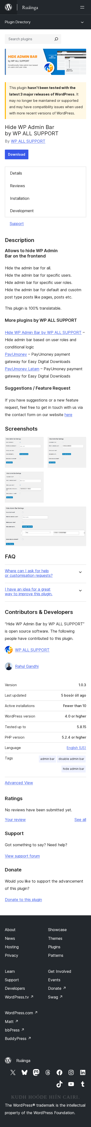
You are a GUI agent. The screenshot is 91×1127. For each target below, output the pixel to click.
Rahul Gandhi (27, 666)
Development (22, 210)
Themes (55, 938)
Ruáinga (23, 1060)
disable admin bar (71, 759)
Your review (15, 819)
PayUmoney (16, 354)
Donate (57, 988)
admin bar (47, 759)
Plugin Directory (18, 22)
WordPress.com (21, 1012)
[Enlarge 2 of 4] (79, 443)
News (10, 938)
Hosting (12, 946)
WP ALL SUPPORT (28, 141)
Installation (19, 198)
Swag (55, 997)
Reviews (17, 185)
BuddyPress (18, 1038)
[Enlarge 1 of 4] (37, 443)
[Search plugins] (56, 39)
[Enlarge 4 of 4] (79, 513)
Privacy (11, 955)
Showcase (57, 929)
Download (16, 154)
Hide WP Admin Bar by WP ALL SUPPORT (43, 332)
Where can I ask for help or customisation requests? (29, 573)
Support (17, 223)
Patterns (55, 955)
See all (80, 819)
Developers (15, 988)
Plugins (54, 946)
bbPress (15, 1030)
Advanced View (19, 782)
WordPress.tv (19, 997)
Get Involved (59, 971)
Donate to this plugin (23, 899)
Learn (10, 971)
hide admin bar (73, 769)
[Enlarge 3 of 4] (37, 478)
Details (16, 173)
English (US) (76, 748)
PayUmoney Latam (22, 368)
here (68, 414)
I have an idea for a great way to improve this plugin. (28, 591)
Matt (11, 1021)
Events (54, 979)
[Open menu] (83, 7)
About (10, 929)
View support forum (22, 855)
